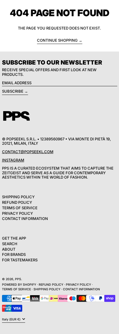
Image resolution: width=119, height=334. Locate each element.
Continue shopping (57, 40)
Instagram (13, 160)
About (8, 249)
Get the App (14, 238)
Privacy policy (78, 285)
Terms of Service (20, 207)
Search (9, 243)
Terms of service (16, 289)
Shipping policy (47, 289)
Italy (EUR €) (11, 319)
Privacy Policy (17, 213)
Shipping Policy (18, 196)
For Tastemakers (20, 260)
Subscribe (12, 91)
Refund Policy (17, 202)
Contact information (81, 289)
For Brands (14, 254)
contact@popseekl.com (27, 151)
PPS (18, 279)
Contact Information (25, 218)
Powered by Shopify (19, 285)
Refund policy (51, 285)
